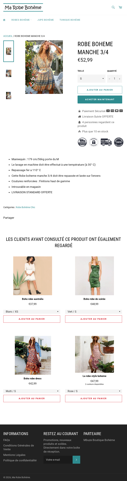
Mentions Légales (14, 455)
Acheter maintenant (100, 99)
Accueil (8, 36)
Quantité (112, 71)
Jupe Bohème (45, 20)
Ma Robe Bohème (21, 477)
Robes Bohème (20, 20)
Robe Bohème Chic (25, 207)
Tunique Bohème (70, 20)
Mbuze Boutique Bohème (99, 440)
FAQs (6, 440)
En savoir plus (109, 197)
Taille (81, 71)
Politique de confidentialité (20, 460)
